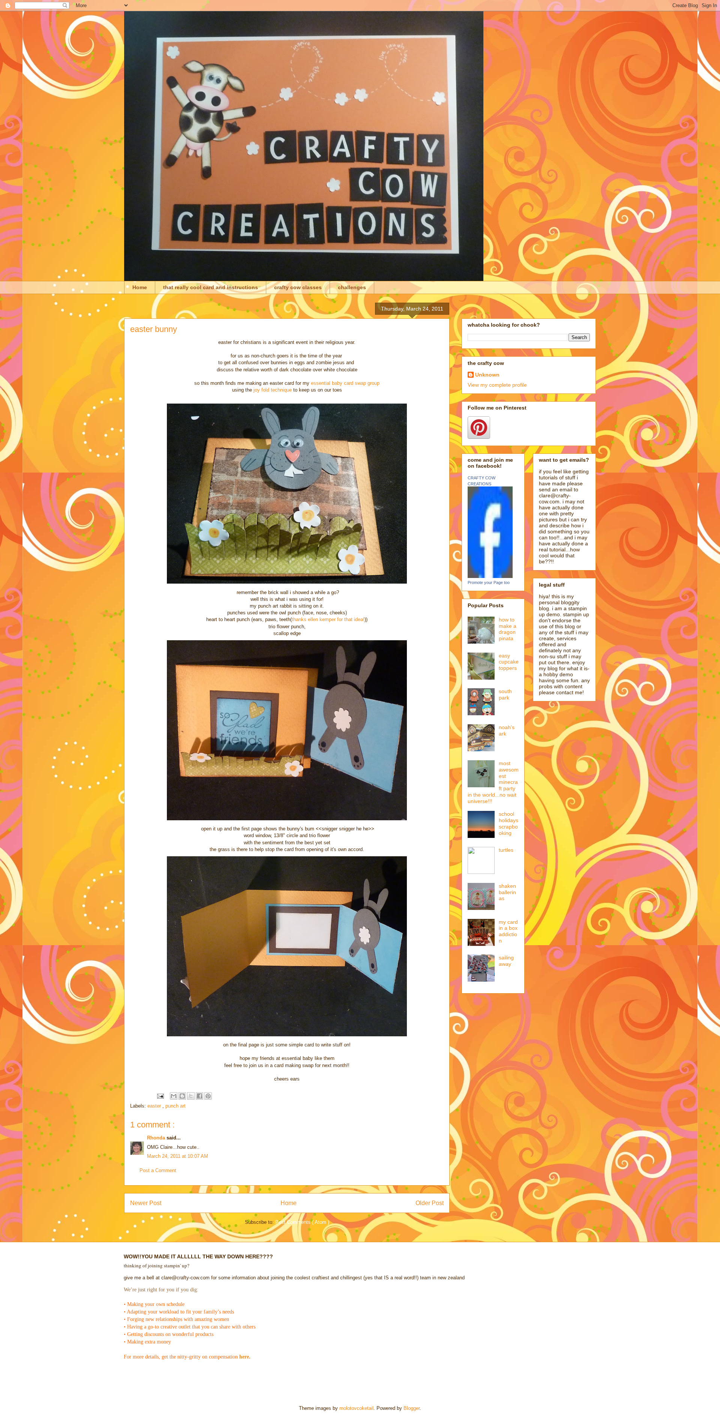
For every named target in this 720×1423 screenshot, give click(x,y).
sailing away (506, 961)
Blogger (412, 1408)
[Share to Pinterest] (208, 1096)
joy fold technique (273, 390)
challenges (352, 287)
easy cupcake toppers (509, 662)
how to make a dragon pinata (507, 629)
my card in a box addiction (508, 931)
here (244, 1357)
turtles (506, 850)
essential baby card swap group (344, 383)
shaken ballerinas (507, 892)
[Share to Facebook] (199, 1096)
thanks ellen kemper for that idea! (328, 619)
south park (505, 694)
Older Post (430, 1203)
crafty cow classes (298, 287)
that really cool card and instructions (210, 287)
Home (139, 287)
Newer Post (145, 1203)
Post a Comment (158, 1170)
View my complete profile (497, 385)
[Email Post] (159, 1096)
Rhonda (156, 1138)
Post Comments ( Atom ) (302, 1222)
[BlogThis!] (182, 1096)
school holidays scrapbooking (508, 823)
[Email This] (173, 1096)
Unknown (487, 375)
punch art (175, 1106)
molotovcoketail (356, 1408)
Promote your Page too (489, 582)
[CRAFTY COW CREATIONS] (490, 576)
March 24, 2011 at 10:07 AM (177, 1156)
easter (154, 1106)
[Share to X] (191, 1096)
